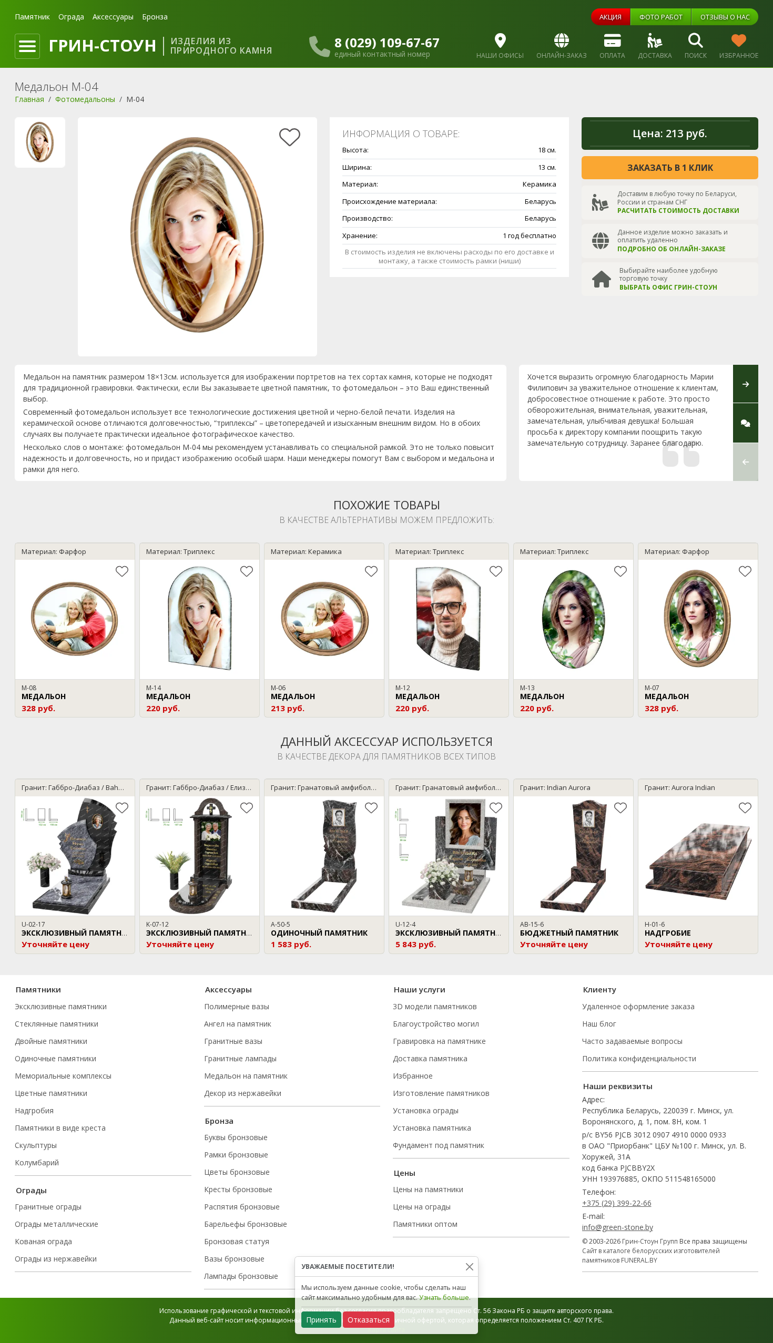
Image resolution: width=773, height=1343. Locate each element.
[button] (745, 462)
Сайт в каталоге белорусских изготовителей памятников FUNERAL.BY (651, 1255)
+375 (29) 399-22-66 (617, 1203)
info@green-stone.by (617, 1227)
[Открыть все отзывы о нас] (745, 423)
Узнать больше (444, 1297)
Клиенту (599, 989)
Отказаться (369, 1320)
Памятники (38, 989)
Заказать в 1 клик (670, 167)
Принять (321, 1320)
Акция (610, 17)
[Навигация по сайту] (27, 46)
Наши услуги (419, 989)
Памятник (32, 17)
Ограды (31, 1190)
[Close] (469, 1266)
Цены (404, 1172)
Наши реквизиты (618, 1086)
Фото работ (661, 17)
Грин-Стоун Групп (650, 1241)
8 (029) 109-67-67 (387, 42)
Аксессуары (113, 17)
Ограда (71, 17)
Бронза (155, 17)
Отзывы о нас (725, 17)
